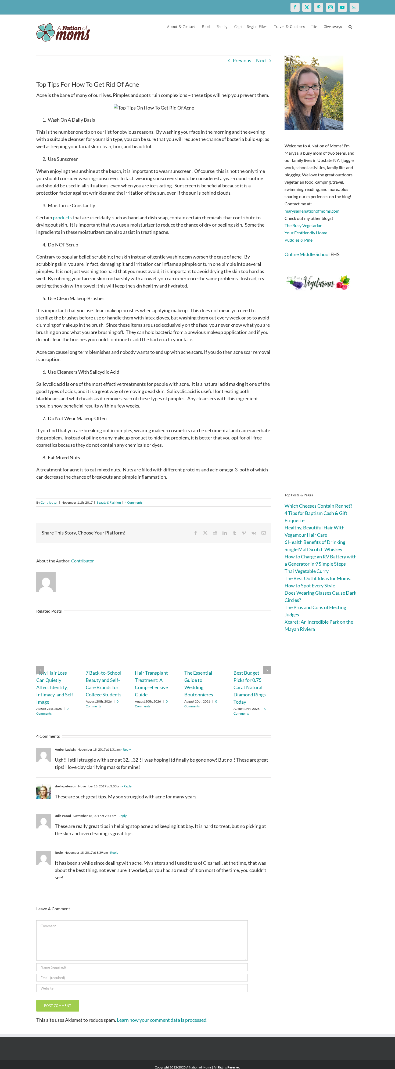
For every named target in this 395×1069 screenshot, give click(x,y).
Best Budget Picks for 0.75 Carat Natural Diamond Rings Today (250, 687)
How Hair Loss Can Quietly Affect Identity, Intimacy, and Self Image (54, 687)
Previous (242, 60)
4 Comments (133, 502)
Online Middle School (307, 254)
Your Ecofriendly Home (306, 232)
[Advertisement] (322, 400)
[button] (350, 26)
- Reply (126, 749)
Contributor (49, 502)
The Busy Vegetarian (303, 225)
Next (261, 60)
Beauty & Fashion (108, 502)
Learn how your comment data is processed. (162, 1020)
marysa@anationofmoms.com (312, 210)
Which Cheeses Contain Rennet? (318, 506)
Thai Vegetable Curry (307, 571)
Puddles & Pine (299, 239)
